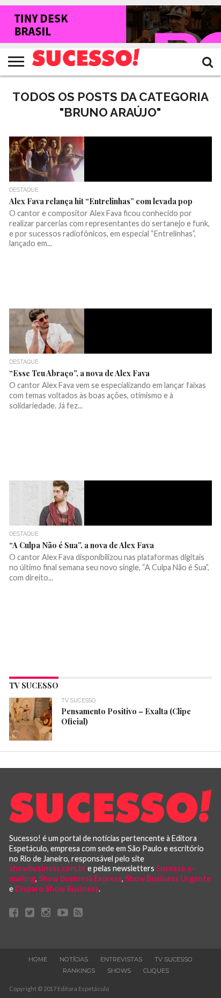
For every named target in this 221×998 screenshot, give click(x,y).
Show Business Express (80, 878)
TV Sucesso (173, 959)
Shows (119, 970)
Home (37, 959)
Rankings (79, 970)
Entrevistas (121, 959)
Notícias (74, 959)
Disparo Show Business (57, 888)
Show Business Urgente (168, 878)
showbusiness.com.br (47, 868)
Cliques (156, 970)
